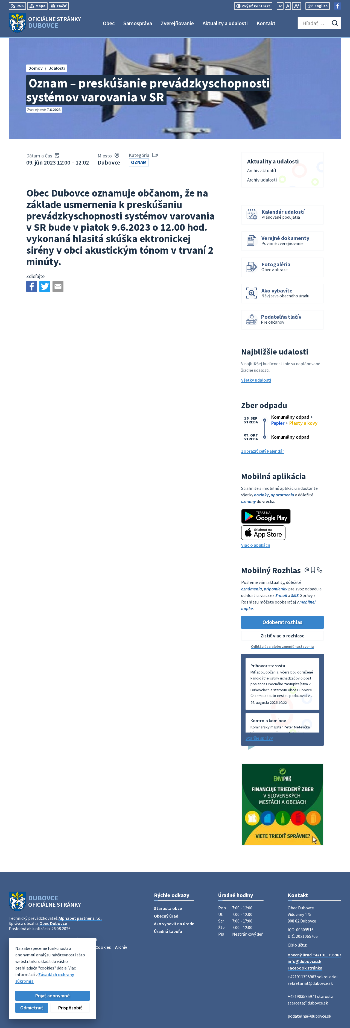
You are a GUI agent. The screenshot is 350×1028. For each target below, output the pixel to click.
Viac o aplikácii (255, 545)
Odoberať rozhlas (282, 622)
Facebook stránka (305, 968)
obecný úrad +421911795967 (314, 954)
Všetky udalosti (256, 380)
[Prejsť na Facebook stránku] (337, 6)
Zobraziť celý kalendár (262, 451)
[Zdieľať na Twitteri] (44, 286)
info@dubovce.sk (304, 961)
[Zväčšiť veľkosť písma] (296, 6)
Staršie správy (259, 738)
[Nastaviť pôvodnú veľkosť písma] (288, 6)
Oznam (139, 162)
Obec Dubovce (53, 923)
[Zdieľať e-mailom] (57, 286)
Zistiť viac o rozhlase (283, 635)
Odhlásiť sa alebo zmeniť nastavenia (282, 646)
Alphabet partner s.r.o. (80, 918)
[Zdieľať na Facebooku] (31, 286)
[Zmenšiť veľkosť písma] (280, 6)
